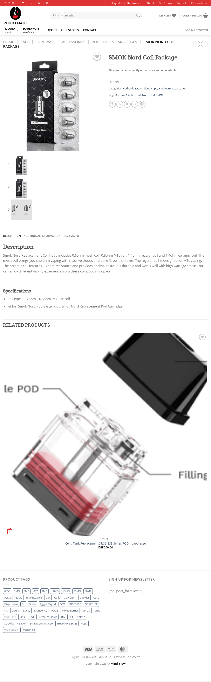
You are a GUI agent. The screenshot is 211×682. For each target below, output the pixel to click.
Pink (22, 617)
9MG (44, 591)
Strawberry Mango (41, 623)
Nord (145, 95)
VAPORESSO (11, 630)
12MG (55, 591)
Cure (96, 597)
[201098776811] (47, 2)
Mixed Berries (70, 610)
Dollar (32, 604)
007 (35, 591)
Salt (71, 617)
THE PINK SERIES (67, 623)
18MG (66, 591)
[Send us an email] (13, 3)
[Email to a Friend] (134, 104)
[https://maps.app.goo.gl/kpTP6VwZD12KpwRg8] (23, 2)
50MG (8, 597)
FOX (62, 604)
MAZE (54, 610)
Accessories (73, 41)
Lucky (26, 610)
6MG (26, 591)
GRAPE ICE (91, 604)
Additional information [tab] (42, 236)
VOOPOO (29, 630)
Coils (57, 597)
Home (8, 41)
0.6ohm (120, 95)
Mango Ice (40, 610)
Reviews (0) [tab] (71, 236)
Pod (152, 95)
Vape (24, 41)
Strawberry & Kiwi (15, 623)
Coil (138, 95)
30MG (77, 591)
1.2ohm (130, 95)
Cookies (84, 597)
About (150, 3)
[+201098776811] (39, 2)
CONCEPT (70, 597)
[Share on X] (119, 104)
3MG (17, 591)
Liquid (116, 3)
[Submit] (138, 15)
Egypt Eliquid (48, 604)
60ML (18, 597)
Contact (181, 3)
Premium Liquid (47, 617)
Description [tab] (12, 236)
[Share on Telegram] (142, 104)
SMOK (160, 95)
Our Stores (165, 3)
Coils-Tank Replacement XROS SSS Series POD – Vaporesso (105, 543)
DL (23, 604)
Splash (81, 617)
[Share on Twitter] (127, 104)
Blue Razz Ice (34, 597)
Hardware (133, 3)
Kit (6, 610)
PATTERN (10, 617)
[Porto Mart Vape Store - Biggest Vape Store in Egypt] (23, 15)
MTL (97, 610)
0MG (7, 591)
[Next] (16, 563)
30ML (88, 591)
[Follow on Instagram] (9, 3)
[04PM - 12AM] (31, 2)
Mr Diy (86, 610)
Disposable (11, 604)
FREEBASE (75, 604)
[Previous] (5, 563)
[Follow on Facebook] (5, 3)
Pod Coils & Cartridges (114, 41)
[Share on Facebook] (112, 104)
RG (63, 617)
